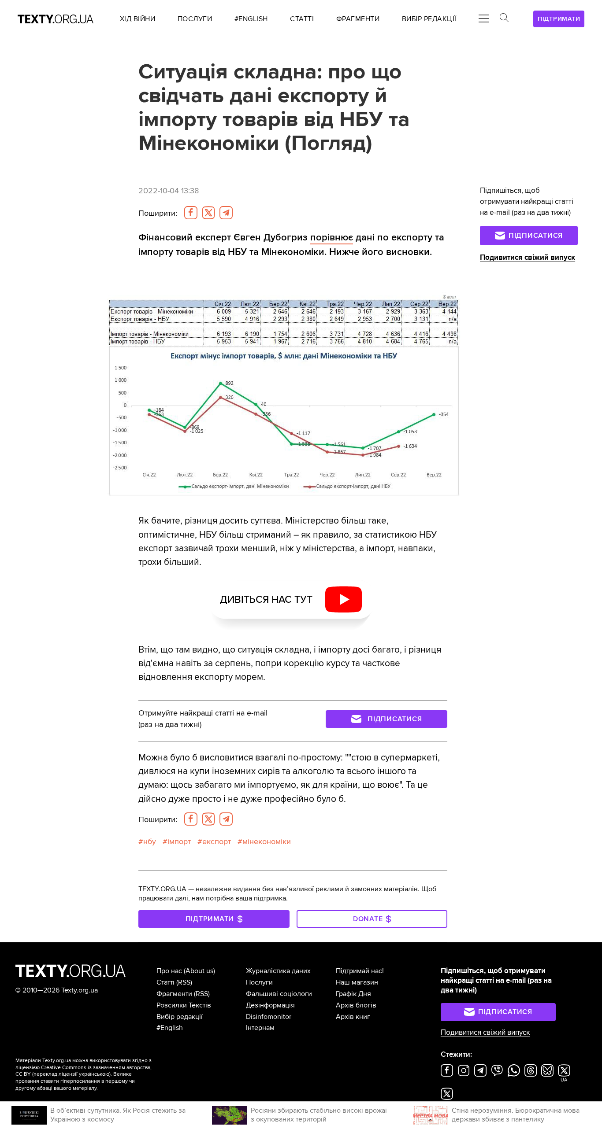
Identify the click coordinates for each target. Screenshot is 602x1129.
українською (94, 1074)
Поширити (157, 213)
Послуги (259, 982)
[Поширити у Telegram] (226, 212)
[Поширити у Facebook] (190, 212)
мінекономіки (266, 841)
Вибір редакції (179, 1016)
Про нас (169, 971)
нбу (149, 841)
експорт (216, 841)
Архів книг (353, 1016)
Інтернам (260, 1027)
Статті (165, 982)
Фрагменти (174, 993)
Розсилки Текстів (183, 1005)
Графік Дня (353, 993)
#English (169, 1027)
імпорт (179, 841)
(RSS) (184, 982)
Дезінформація (270, 1005)
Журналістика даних (278, 971)
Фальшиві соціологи (279, 993)
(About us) (199, 971)
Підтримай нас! (360, 971)
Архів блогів (356, 1005)
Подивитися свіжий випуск (527, 257)
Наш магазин (357, 982)
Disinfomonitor (268, 1016)
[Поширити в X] (208, 212)
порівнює (331, 238)
